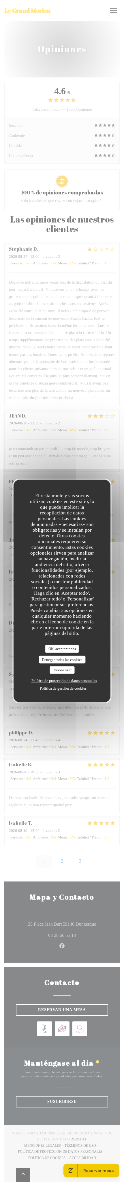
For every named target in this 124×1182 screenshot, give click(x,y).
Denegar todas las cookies (62, 659)
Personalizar (62, 670)
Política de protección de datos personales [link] (64, 680)
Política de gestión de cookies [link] (63, 688)
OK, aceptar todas (62, 649)
